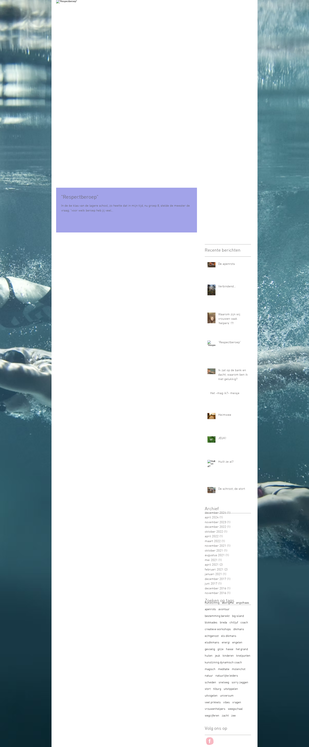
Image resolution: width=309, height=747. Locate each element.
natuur (209, 676)
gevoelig (210, 649)
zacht (225, 716)
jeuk (217, 656)
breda (223, 622)
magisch (210, 669)
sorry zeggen (240, 682)
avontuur (224, 609)
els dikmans (228, 636)
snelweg (224, 682)
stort (208, 689)
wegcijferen (212, 716)
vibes (226, 702)
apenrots (210, 609)
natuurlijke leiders (226, 676)
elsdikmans (212, 642)
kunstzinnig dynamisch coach (223, 662)
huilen (209, 656)
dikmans (238, 629)
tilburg (217, 689)
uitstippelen (231, 689)
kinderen (228, 656)
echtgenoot (212, 636)
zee (233, 716)
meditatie (223, 669)
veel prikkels (213, 702)
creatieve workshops (218, 629)
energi (226, 642)
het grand (242, 649)
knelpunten (243, 656)
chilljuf (234, 622)
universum (227, 696)
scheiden (210, 682)
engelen (237, 642)
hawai (229, 649)
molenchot (238, 669)
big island (238, 616)
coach (244, 622)
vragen (236, 702)
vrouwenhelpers (215, 709)
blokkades (211, 622)
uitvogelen (211, 696)
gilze (220, 649)
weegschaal (235, 709)
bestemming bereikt (217, 616)
